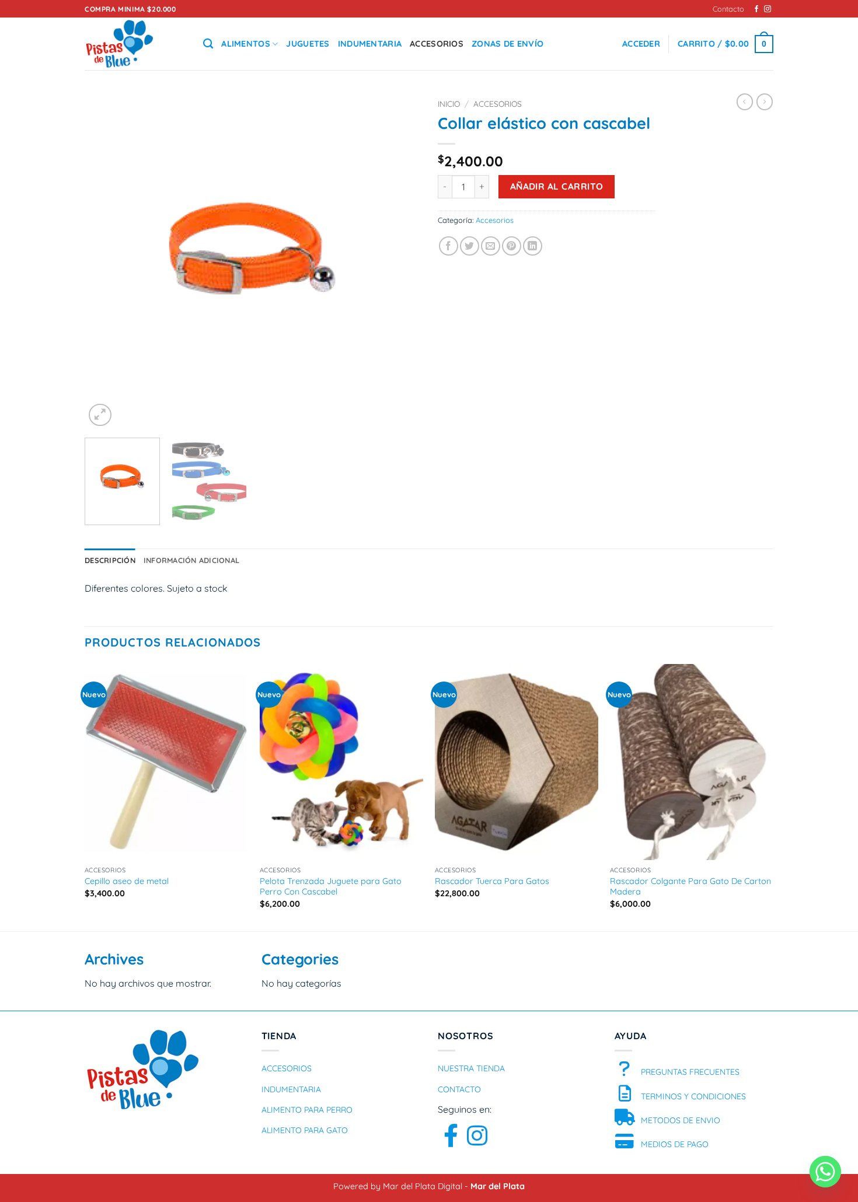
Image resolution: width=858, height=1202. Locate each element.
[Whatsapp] (825, 1171)
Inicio (449, 104)
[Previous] (106, 261)
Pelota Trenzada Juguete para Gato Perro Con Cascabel (331, 886)
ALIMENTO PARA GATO (304, 1130)
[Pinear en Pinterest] (511, 246)
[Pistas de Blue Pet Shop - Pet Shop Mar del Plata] (135, 44)
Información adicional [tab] (191, 560)
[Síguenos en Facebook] (756, 9)
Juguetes (307, 44)
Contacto (728, 8)
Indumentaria (370, 44)
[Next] (398, 261)
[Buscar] (208, 44)
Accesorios (436, 44)
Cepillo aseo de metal (127, 881)
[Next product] (745, 101)
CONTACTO (459, 1089)
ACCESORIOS (286, 1068)
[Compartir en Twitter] (469, 246)
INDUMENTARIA (291, 1089)
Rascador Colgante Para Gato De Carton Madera (690, 886)
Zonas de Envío (507, 44)
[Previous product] (764, 101)
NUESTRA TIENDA (471, 1068)
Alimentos (245, 44)
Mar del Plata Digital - (426, 1186)
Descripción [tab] (110, 560)
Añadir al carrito (557, 186)
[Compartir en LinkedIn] (532, 246)
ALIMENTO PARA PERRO (307, 1110)
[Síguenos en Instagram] (767, 9)
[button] (641, 44)
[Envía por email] (490, 246)
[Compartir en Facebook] (448, 246)
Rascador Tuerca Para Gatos (492, 881)
